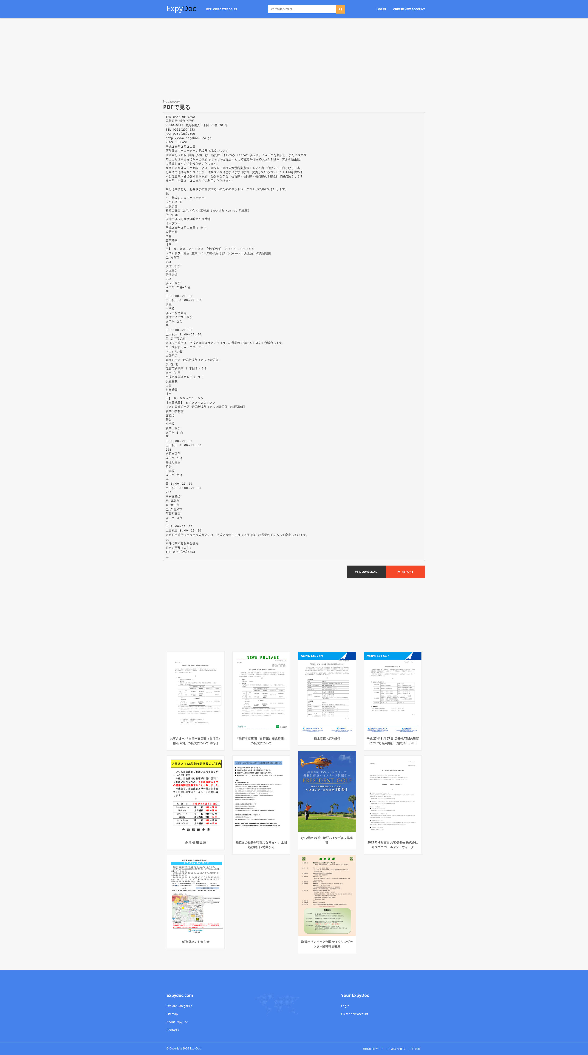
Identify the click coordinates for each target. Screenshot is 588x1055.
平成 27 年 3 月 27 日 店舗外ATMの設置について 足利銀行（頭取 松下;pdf (393, 740)
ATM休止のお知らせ (195, 942)
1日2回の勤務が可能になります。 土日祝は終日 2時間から (261, 844)
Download (368, 572)
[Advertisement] (294, 60)
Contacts (173, 1030)
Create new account (354, 1014)
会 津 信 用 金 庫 (195, 842)
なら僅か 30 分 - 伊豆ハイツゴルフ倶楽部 (327, 840)
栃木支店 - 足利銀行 (327, 738)
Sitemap (172, 1014)
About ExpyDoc (177, 1022)
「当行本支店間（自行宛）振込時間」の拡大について (261, 740)
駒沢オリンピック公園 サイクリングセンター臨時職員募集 (327, 944)
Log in (345, 1006)
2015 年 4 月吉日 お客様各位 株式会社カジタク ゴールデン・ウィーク (393, 844)
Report (406, 572)
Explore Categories (179, 1006)
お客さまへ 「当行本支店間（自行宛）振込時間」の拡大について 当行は (195, 740)
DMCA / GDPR (397, 1049)
